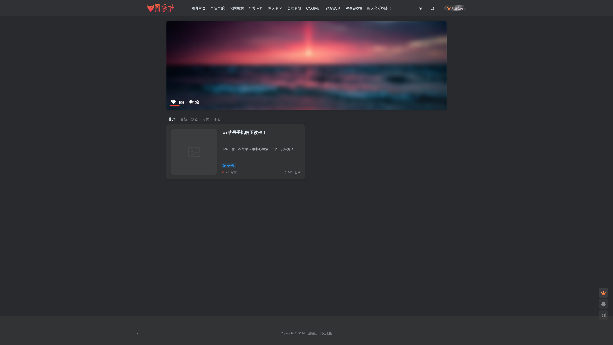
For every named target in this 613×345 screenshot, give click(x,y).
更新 (183, 118)
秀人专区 (275, 8)
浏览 (194, 118)
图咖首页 (198, 8)
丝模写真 (256, 8)
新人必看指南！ (379, 8)
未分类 (230, 165)
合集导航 (217, 8)
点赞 (205, 118)
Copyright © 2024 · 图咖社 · (300, 333)
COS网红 (313, 8)
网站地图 (326, 333)
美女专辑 (294, 8)
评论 (216, 118)
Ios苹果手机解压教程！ (244, 132)
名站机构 (237, 8)
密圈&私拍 (353, 8)
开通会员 (457, 8)
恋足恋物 (333, 8)
